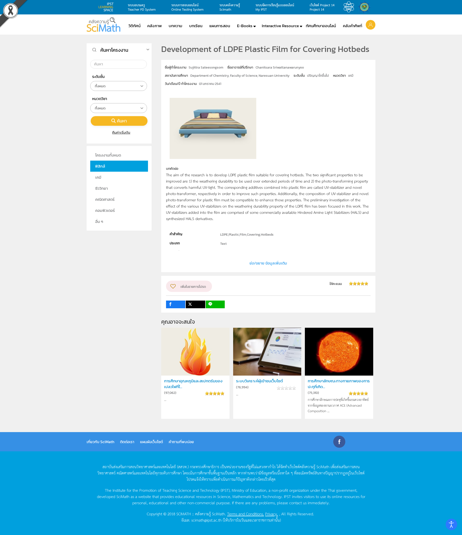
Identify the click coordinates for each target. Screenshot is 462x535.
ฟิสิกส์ (100, 166)
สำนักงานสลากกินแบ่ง (365, 6)
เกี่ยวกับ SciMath (100, 442)
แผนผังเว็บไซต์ (151, 442)
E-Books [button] (244, 26)
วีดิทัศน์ (134, 26)
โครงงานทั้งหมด (108, 155)
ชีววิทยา (101, 188)
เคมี (98, 177)
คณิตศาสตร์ (105, 199)
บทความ (175, 26)
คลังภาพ (154, 26)
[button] (370, 24)
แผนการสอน (219, 26)
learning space (107, 7)
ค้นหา (122, 121)
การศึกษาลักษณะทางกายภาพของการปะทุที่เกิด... (339, 384)
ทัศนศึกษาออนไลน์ (321, 26)
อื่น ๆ (99, 221)
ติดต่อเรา (127, 442)
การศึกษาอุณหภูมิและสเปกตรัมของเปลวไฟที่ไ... (193, 384)
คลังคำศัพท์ (352, 26)
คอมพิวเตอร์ (105, 210)
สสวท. (350, 6)
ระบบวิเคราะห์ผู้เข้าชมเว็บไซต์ (259, 381)
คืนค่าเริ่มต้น (121, 132)
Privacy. (271, 513)
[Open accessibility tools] (451, 524)
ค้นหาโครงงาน (114, 50)
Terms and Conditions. (245, 513)
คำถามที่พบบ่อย (181, 442)
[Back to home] (103, 24)
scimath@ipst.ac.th (206, 520)
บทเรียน (195, 26)
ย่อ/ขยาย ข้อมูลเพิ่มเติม (268, 263)
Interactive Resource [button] (280, 26)
